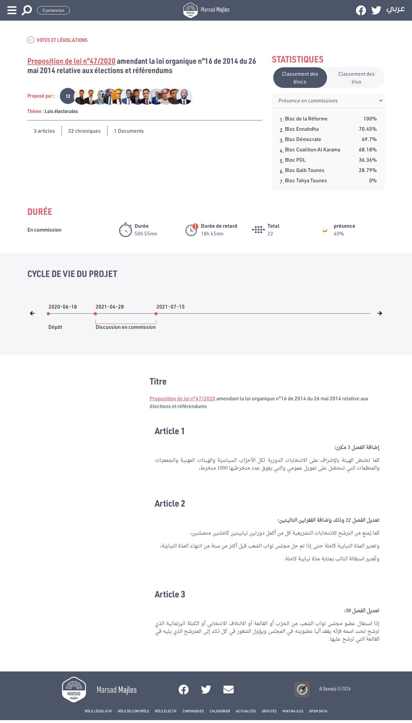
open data (318, 711)
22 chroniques (84, 130)
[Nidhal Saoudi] (125, 95)
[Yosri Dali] (153, 95)
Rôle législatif (98, 711)
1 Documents (129, 130)
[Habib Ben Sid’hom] (106, 95)
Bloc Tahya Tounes (306, 180)
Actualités (246, 711)
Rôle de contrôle (133, 711)
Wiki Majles (292, 711)
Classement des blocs (300, 77)
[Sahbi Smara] (134, 95)
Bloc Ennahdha (302, 128)
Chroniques (193, 711)
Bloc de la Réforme (306, 118)
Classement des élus (356, 77)
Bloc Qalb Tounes (304, 169)
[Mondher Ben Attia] (115, 95)
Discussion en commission (126, 323)
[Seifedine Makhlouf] (143, 95)
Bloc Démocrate (303, 139)
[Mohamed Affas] (180, 95)
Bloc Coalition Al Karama (312, 149)
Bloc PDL (295, 159)
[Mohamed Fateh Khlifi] (78, 95)
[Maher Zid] (171, 95)
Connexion (53, 10)
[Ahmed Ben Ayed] (97, 95)
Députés (269, 711)
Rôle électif (166, 711)
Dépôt (55, 323)
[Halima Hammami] (162, 95)
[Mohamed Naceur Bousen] (87, 95)
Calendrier (220, 711)
